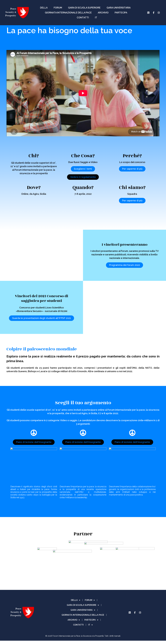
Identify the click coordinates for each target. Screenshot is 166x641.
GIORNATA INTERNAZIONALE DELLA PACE (68, 12)
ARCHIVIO (103, 12)
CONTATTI (83, 17)
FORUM (58, 7)
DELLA (44, 7)
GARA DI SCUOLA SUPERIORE (84, 7)
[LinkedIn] (148, 12)
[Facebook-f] (153, 12)
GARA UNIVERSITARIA (119, 7)
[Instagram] (159, 12)
